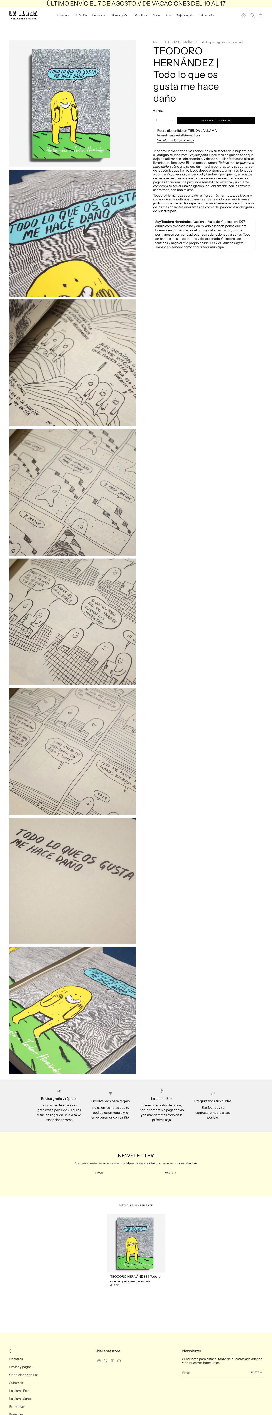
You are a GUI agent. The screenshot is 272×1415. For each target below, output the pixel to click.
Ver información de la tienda (175, 140)
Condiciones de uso (23, 1375)
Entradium (17, 1407)
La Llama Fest (19, 1391)
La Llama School (21, 1399)
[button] (63, 15)
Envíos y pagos (20, 1367)
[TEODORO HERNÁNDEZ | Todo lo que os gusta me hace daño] (136, 1243)
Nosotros (16, 1359)
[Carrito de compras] (260, 15)
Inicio (156, 42)
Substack (16, 1383)
